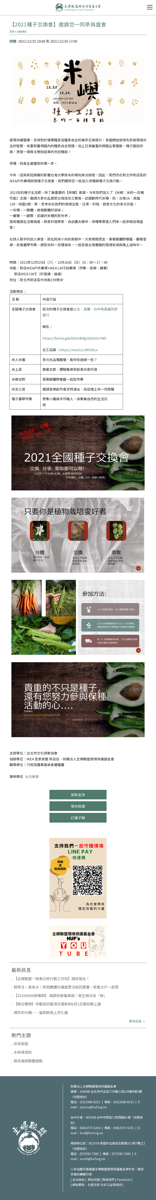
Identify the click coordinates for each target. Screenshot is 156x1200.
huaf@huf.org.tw (91, 1133)
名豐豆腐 (94, 1184)
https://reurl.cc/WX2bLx (79, 349)
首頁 (12, 31)
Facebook (124, 1179)
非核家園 (21, 1043)
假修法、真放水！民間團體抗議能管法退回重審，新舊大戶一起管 (66, 986)
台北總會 (32, 776)
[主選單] (149, 7)
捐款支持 (78, 794)
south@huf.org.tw (92, 1158)
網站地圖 (94, 1179)
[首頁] (78, 7)
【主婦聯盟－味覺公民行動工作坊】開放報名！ (52, 978)
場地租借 (78, 806)
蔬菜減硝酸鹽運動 (28, 1060)
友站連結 (78, 1179)
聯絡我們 (108, 1179)
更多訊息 (135, 1021)
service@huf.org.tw (93, 1107)
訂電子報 (78, 817)
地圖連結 (80, 1096)
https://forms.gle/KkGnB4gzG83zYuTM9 (74, 338)
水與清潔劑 (23, 1052)
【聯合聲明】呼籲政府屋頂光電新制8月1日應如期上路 (57, 1003)
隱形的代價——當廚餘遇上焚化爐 (41, 1012)
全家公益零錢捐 (111, 1184)
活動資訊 (22, 31)
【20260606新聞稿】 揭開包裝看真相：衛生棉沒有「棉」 (60, 995)
